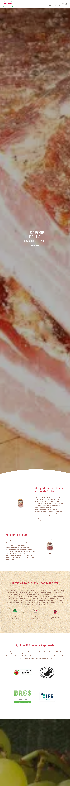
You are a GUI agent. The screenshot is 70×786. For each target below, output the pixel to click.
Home (32, 245)
